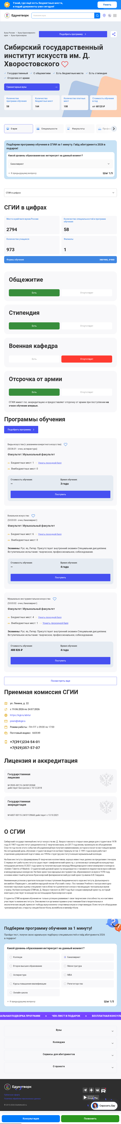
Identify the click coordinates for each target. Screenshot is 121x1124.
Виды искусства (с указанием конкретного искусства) (34, 444)
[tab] (18, 128)
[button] (60, 1031)
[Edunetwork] (16, 15)
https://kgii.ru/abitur (20, 715)
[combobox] (65, 15)
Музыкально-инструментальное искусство (29, 599)
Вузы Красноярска (19, 35)
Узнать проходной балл (50, 463)
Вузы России (9, 33)
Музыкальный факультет (39, 454)
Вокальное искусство (18, 516)
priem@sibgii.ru (17, 721)
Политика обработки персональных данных (22, 1099)
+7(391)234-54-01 (25, 742)
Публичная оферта (12, 1095)
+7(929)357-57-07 (25, 748)
